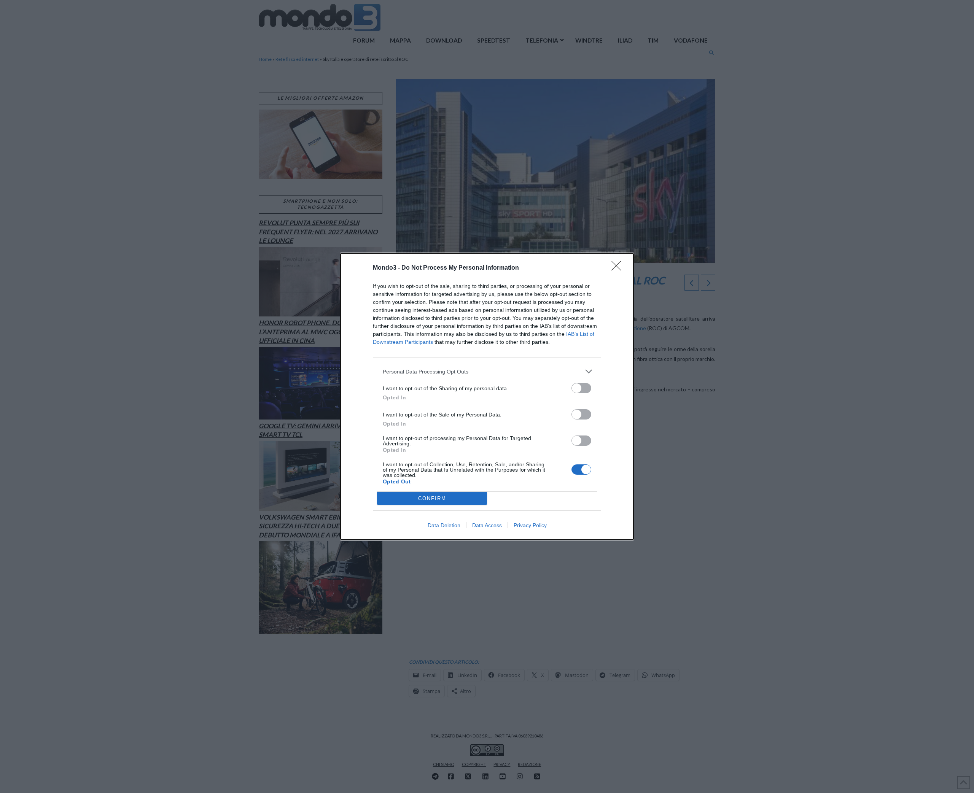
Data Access (487, 525)
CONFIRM (432, 498)
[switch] (581, 388)
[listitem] (487, 371)
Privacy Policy (530, 525)
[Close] (618, 268)
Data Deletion (444, 525)
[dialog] (487, 396)
